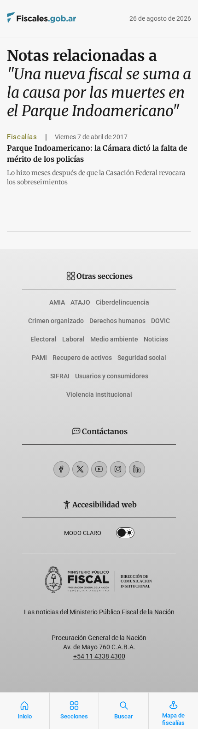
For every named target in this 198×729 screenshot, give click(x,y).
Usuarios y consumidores (111, 376)
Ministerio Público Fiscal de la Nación (122, 612)
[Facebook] (61, 469)
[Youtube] (99, 469)
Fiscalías (22, 137)
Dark (125, 534)
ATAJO (80, 302)
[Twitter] (80, 469)
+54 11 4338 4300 (99, 656)
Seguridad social (141, 357)
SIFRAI (60, 376)
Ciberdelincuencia (122, 302)
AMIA (57, 302)
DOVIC (160, 320)
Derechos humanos (117, 320)
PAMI (39, 357)
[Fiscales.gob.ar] (67, 18)
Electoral (43, 339)
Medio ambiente (114, 339)
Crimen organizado (56, 320)
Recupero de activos (82, 357)
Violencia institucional (99, 394)
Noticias (156, 339)
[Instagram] (118, 469)
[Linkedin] (137, 469)
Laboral (73, 339)
